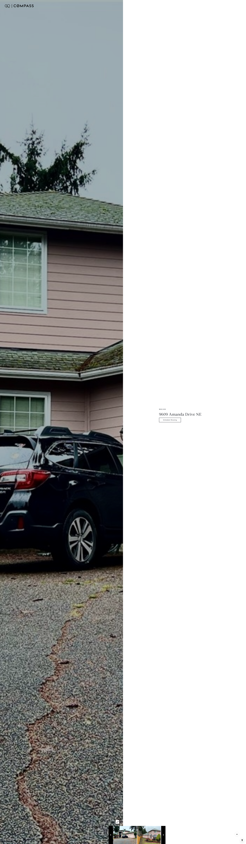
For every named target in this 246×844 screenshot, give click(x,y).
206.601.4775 (217, 6)
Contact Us (206, 6)
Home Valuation (175, 6)
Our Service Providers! (191, 6)
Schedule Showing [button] (170, 420)
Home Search (162, 6)
